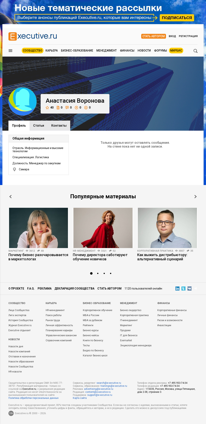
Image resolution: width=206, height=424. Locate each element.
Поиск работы (54, 315)
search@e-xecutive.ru (109, 383)
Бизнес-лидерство (130, 310)
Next (196, 197)
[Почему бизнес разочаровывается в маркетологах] (38, 228)
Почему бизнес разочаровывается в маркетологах (38, 257)
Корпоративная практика (155, 250)
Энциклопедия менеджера (135, 345)
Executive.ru (29, 389)
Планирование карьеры (59, 330)
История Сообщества (20, 320)
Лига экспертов (17, 315)
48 (42, 250)
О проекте (16, 288)
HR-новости (15, 371)
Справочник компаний (59, 340)
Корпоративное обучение (97, 310)
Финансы (127, 50)
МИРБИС (176, 50)
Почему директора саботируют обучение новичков (100, 257)
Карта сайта (80, 398)
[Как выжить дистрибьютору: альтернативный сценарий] (167, 228)
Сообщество (32, 50)
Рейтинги (88, 325)
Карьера (51, 50)
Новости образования (21, 361)
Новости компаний (19, 351)
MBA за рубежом (92, 320)
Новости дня (15, 346)
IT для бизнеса (128, 335)
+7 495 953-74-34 (177, 383)
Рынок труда (53, 320)
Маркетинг (16, 250)
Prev (10, 197)
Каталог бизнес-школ (95, 355)
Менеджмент (106, 50)
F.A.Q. (31, 288)
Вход (172, 36)
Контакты (59, 125)
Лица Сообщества (18, 310)
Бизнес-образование (77, 50)
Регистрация (188, 36)
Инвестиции (164, 325)
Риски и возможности (169, 320)
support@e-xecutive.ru (99, 395)
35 (191, 250)
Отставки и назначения (22, 356)
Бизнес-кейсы (91, 335)
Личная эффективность (59, 325)
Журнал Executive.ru (20, 325)
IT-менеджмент (129, 320)
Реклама (45, 288)
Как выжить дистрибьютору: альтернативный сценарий (162, 257)
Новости (144, 50)
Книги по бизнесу (93, 340)
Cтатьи (38, 125)
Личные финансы (167, 315)
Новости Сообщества (20, 366)
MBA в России (91, 315)
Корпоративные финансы (172, 310)
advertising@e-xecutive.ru (98, 389)
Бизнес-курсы (91, 330)
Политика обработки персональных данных (33, 398)
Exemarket (126, 340)
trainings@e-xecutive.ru (114, 386)
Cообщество (16, 303)
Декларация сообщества (74, 288)
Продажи (125, 330)
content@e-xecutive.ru (98, 392)
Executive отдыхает (19, 330)
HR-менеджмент (84, 250)
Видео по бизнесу (93, 350)
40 (52, 107)
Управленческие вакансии (61, 335)
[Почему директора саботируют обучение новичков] (103, 228)
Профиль (19, 125)
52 (114, 250)
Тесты (86, 345)
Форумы (160, 50)
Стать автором (153, 36)
